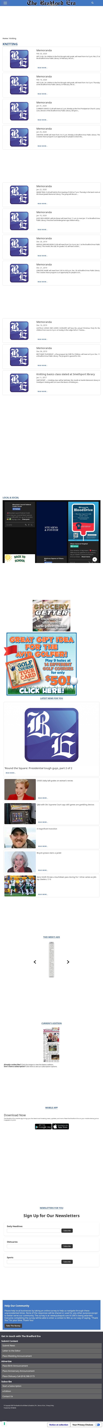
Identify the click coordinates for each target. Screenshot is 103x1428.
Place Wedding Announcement (17, 1356)
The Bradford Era (18, 1405)
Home (5, 38)
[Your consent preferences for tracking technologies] (4, 1423)
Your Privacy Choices (82, 1424)
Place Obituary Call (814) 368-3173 (19, 1376)
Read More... (43, 68)
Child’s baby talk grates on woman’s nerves (55, 780)
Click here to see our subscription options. (41, 1066)
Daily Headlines (14, 1226)
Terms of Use (41, 1405)
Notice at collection (58, 1424)
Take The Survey (13, 1326)
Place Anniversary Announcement (19, 1371)
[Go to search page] (92, 3)
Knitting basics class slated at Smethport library (65, 374)
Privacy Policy (50, 1405)
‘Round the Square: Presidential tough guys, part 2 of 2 (38, 768)
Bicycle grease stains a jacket (49, 853)
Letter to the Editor (12, 1350)
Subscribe (67, 1231)
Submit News (9, 1345)
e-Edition (7, 1391)
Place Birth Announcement (15, 1365)
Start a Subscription (12, 1386)
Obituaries (12, 1242)
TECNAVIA (13, 1408)
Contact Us (8, 1396)
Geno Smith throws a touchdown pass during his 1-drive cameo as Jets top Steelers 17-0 (66, 878)
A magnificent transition (47, 829)
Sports (10, 1257)
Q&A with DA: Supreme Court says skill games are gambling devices (65, 804)
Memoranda (44, 50)
